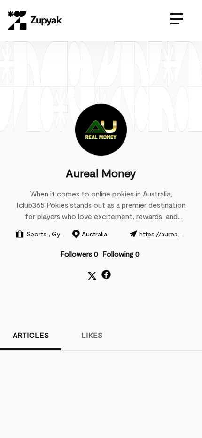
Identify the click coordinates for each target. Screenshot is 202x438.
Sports (37, 234)
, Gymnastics (67, 234)
